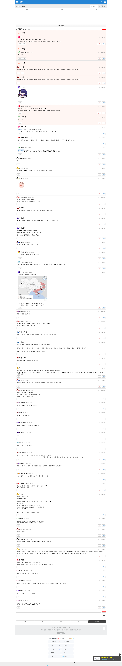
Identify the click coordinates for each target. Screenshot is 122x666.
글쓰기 (105, 6)
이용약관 (43, 630)
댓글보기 (97, 621)
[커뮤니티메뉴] (17, 2)
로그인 (53, 627)
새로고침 (104, 29)
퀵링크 (64, 627)
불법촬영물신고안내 (75, 630)
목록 (25, 621)
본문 (43, 621)
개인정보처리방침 (53, 630)
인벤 (21, 2)
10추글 (95, 9)
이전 (61, 621)
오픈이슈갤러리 (21, 6)
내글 (27, 9)
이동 (24, 43)
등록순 (24, 29)
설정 (69, 627)
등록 (104, 615)
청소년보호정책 (63, 630)
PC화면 (59, 627)
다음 (79, 621)
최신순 (28, 29)
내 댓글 (61, 9)
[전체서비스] (105, 2)
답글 (20, 43)
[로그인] (101, 2)
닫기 (120, 654)
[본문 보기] (61, 25)
